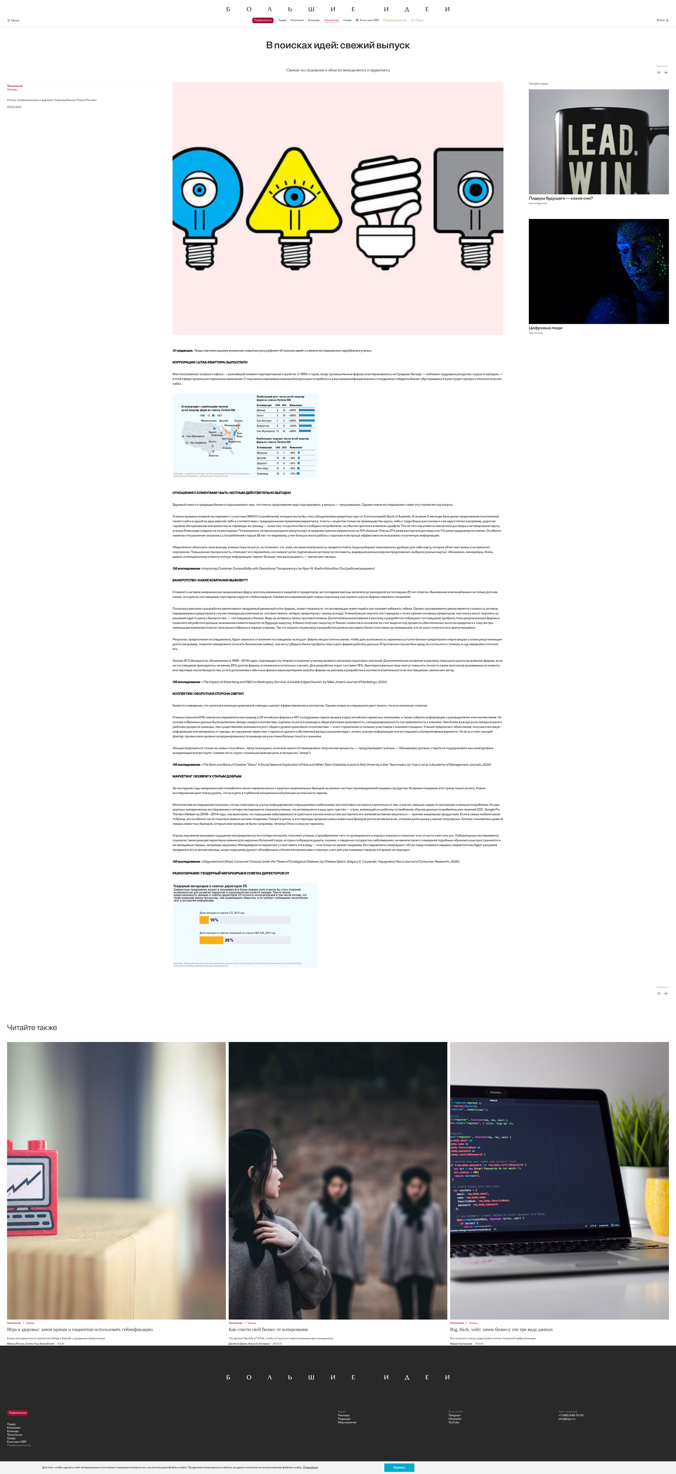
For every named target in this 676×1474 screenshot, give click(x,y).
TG (658, 72)
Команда (314, 20)
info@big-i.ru (567, 1419)
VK (666, 72)
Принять (399, 1467)
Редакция (344, 1419)
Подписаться (263, 20)
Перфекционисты (395, 20)
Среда (347, 20)
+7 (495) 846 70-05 (571, 1415)
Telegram (454, 1415)
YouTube (453, 1422)
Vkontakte (454, 1419)
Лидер (282, 20)
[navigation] (329, 20)
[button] (417, 20)
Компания (297, 20)
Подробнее (310, 1467)
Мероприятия (347, 1422)
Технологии (331, 20)
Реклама (344, 1415)
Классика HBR (369, 20)
